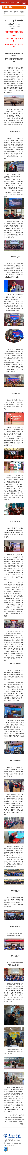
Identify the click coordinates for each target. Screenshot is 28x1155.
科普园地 (16, 12)
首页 (11, 12)
